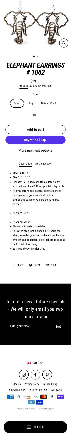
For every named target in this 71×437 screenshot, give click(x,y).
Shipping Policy (17, 389)
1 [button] (34, 56)
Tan (35, 114)
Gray (30, 103)
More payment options (35, 150)
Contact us (56, 389)
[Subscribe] (58, 326)
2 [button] (37, 57)
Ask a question (43, 163)
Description (25, 163)
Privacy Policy (31, 384)
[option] (35, 26)
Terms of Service (38, 389)
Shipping (23, 86)
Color (35, 94)
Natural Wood (48, 103)
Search (17, 384)
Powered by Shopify (47, 409)
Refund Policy (50, 384)
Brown (17, 103)
